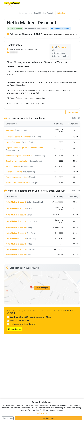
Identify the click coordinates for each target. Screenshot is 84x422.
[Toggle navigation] (78, 4)
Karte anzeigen (42, 288)
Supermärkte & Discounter (38, 28)
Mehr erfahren (14, 329)
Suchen (62, 13)
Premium (62, 47)
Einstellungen (8, 418)
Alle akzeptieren (48, 418)
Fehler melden (72, 112)
